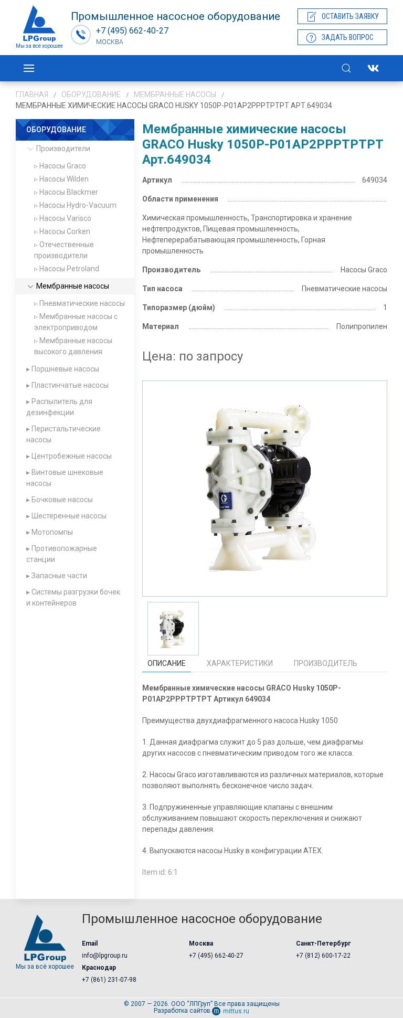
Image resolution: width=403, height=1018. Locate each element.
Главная (32, 94)
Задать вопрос (348, 37)
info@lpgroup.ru (105, 955)
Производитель (325, 663)
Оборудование (91, 94)
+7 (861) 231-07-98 (109, 979)
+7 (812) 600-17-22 (323, 955)
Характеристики (240, 663)
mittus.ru (236, 1011)
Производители (62, 148)
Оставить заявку (350, 16)
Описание (166, 663)
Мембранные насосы (175, 94)
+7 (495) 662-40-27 (216, 955)
